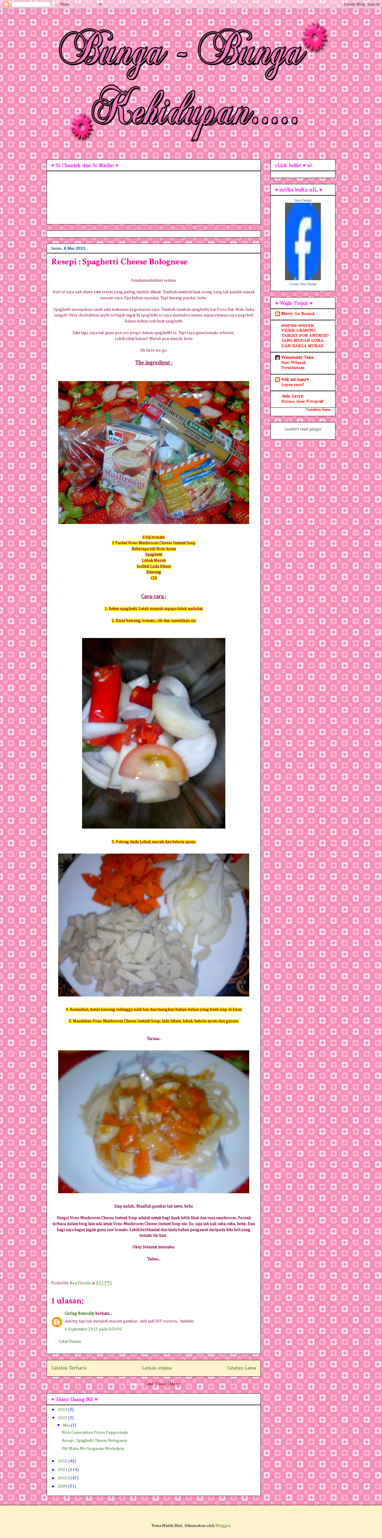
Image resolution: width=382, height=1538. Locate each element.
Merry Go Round (297, 313)
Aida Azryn (292, 396)
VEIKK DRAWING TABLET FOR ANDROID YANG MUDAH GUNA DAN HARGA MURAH (305, 338)
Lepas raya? (292, 384)
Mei (67, 1425)
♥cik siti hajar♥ (295, 379)
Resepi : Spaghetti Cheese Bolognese (94, 1441)
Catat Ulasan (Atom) (163, 1384)
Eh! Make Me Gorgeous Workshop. (93, 1449)
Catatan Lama (241, 1368)
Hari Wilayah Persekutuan (293, 365)
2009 (63, 1486)
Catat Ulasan (70, 1341)
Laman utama (157, 1368)
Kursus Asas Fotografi (302, 401)
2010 (63, 1478)
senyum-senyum (297, 325)
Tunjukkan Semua (318, 409)
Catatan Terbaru (69, 1368)
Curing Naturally (80, 1313)
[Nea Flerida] (303, 278)
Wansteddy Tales (297, 357)
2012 (63, 1461)
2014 (63, 1410)
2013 (63, 1418)
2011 (63, 1470)
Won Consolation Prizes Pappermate (95, 1433)
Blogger (222, 1526)
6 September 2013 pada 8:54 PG (93, 1329)
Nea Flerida (303, 200)
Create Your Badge (303, 284)
